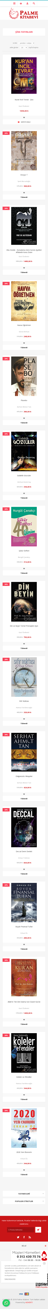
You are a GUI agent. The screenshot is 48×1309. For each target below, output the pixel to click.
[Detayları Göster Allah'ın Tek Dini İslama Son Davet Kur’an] (24, 978)
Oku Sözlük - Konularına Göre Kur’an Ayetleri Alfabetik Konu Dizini (24, 251)
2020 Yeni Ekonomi (24, 1152)
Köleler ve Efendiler (24, 1077)
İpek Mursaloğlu (24, 181)
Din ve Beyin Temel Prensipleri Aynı (24, 626)
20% (6, 133)
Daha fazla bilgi (10, 1279)
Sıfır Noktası (24, 701)
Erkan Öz (24, 933)
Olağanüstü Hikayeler (24, 776)
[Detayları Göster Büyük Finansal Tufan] (24, 902)
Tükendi (24, 197)
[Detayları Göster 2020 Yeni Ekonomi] (24, 1128)
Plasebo (24, 400)
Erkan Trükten (24, 858)
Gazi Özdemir (24, 106)
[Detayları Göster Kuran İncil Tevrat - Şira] (24, 75)
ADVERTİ (29, 1302)
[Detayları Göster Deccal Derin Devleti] (24, 827)
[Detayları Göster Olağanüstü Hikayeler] (24, 752)
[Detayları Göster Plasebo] (24, 376)
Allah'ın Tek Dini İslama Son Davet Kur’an (24, 1002)
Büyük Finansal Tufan (24, 926)
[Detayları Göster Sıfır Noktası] (24, 677)
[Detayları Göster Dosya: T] (24, 151)
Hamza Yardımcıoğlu (24, 708)
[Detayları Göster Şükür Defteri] (24, 527)
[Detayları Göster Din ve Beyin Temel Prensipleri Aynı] (24, 602)
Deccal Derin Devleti (24, 851)
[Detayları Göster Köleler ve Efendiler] (24, 1053)
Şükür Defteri (24, 551)
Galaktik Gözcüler (24, 475)
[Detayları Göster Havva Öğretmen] (24, 301)
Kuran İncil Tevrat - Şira (24, 99)
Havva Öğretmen (24, 325)
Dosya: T (24, 175)
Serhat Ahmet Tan (24, 407)
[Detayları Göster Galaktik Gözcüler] (24, 451)
